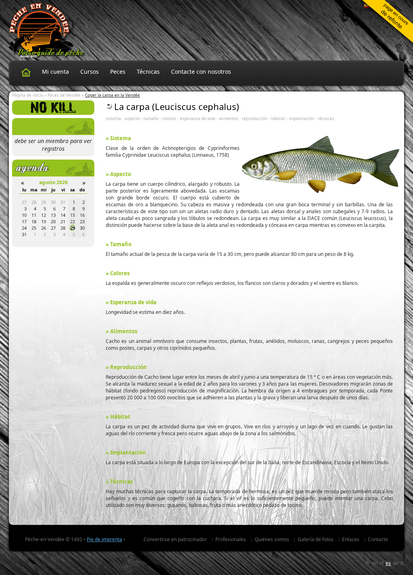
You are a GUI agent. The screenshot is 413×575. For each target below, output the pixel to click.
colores (169, 118)
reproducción (254, 118)
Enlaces (350, 539)
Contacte (378, 539)
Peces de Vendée (64, 95)
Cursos (89, 71)
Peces (117, 71)
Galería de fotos (316, 539)
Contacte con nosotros (201, 71)
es (388, 563)
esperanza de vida (197, 118)
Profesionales (230, 539)
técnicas (326, 118)
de (395, 563)
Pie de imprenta (104, 539)
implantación (301, 118)
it (401, 563)
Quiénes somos (271, 539)
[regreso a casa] (26, 72)
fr (368, 563)
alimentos (228, 118)
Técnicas (148, 71)
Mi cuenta (55, 71)
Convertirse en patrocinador (175, 539)
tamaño (151, 118)
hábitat (278, 118)
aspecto (132, 118)
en (375, 563)
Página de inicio (27, 95)
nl (382, 563)
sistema (113, 118)
